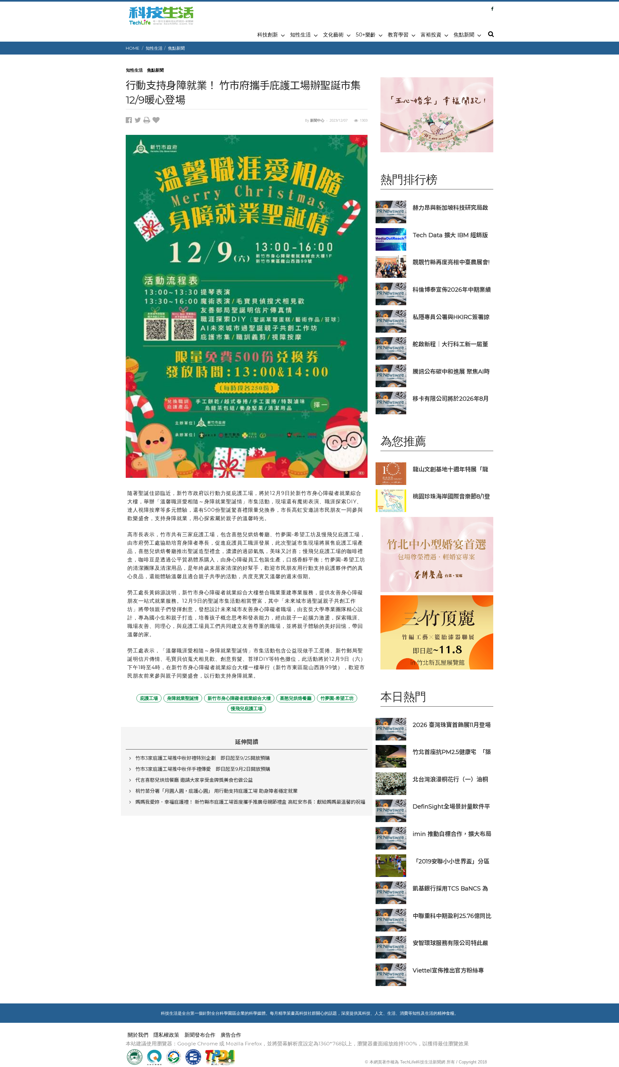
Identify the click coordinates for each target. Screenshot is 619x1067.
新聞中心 (317, 120)
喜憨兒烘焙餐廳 (295, 698)
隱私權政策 (166, 1035)
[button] (491, 34)
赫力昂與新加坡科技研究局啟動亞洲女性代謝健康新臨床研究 (450, 207)
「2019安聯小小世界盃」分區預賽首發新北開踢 (451, 861)
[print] (147, 121)
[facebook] (130, 121)
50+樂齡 (366, 35)
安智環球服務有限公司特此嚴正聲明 (450, 943)
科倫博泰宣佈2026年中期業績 (452, 289)
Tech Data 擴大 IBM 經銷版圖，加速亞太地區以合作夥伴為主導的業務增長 (450, 235)
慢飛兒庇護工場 (246, 708)
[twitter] (138, 121)
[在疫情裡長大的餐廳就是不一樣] (436, 114)
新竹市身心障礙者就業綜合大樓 (239, 698)
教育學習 (398, 35)
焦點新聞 (464, 35)
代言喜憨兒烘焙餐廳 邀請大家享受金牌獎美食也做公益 (194, 780)
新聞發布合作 (199, 1035)
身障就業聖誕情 (183, 698)
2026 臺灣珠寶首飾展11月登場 (452, 724)
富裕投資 (431, 35)
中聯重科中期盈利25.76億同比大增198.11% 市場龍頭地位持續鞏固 (452, 915)
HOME (132, 48)
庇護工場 (149, 698)
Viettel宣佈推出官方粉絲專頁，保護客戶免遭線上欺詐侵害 (450, 970)
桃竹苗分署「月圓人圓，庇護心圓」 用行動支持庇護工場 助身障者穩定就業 (216, 791)
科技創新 (267, 35)
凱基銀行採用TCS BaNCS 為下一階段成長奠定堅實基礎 (450, 888)
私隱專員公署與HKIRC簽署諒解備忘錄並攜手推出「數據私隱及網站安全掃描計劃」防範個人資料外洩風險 (451, 317)
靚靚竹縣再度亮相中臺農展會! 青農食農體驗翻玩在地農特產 (451, 262)
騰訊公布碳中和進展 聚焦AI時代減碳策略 (451, 371)
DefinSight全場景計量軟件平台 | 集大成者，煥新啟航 (451, 806)
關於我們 (138, 1035)
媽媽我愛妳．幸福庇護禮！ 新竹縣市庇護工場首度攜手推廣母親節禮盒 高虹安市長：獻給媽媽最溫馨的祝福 (250, 802)
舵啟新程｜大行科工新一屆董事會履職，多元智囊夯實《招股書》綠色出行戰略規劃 (450, 344)
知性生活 (300, 35)
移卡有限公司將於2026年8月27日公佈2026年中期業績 (451, 398)
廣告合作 (231, 1035)
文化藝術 (333, 35)
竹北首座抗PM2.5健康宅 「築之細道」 (452, 752)
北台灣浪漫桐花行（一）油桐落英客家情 (450, 779)
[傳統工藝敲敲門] (436, 632)
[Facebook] (492, 9)
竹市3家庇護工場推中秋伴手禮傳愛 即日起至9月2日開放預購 (202, 769)
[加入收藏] (156, 121)
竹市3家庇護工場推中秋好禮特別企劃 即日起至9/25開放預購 (202, 758)
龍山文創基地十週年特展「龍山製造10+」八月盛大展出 (450, 469)
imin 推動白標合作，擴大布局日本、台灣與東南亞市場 (452, 833)
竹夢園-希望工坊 (337, 698)
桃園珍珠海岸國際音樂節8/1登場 (451, 496)
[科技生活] (161, 19)
